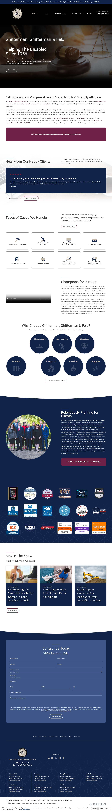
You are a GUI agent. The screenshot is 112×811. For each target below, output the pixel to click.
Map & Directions (14, 780)
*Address (13, 675)
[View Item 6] (15, 198)
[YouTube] (52, 758)
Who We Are (42, 737)
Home (35, 737)
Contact (77, 737)
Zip (74, 686)
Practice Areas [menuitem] (47, 13)
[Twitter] (56, 758)
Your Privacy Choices (28, 806)
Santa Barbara (101, 101)
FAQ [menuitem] (80, 13)
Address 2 (13, 681)
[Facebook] (63, 758)
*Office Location (15, 692)
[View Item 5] (14, 198)
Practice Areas (53, 737)
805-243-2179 (102, 14)
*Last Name (61, 658)
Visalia (31, 104)
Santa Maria (10, 104)
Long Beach (47, 104)
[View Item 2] (10, 198)
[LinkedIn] (49, 758)
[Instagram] (60, 758)
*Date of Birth (14, 670)
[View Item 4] (12, 198)
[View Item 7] (16, 198)
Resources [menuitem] (58, 13)
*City (11, 686)
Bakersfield (24, 104)
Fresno (37, 104)
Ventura (17, 104)
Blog (70, 737)
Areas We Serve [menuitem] (65, 13)
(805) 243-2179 (22, 763)
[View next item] (20, 198)
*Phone (12, 664)
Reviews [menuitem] (74, 13)
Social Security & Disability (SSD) (74, 118)
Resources (63, 737)
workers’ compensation (55, 118)
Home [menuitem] (33, 13)
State (43, 686)
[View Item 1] (9, 198)
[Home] (17, 12)
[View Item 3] (11, 198)
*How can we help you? (18, 698)
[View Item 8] (17, 198)
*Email (59, 664)
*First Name (14, 658)
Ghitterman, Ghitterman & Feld (16, 101)
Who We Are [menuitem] (39, 13)
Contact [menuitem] (89, 13)
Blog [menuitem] (84, 13)
